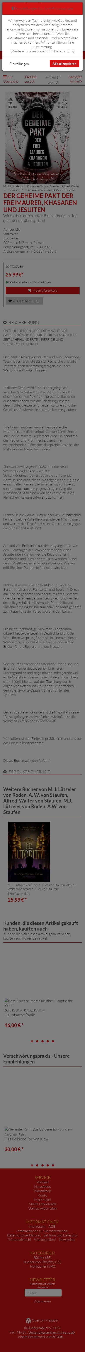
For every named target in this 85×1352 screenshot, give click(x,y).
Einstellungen (19, 64)
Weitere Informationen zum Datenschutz (42, 51)
